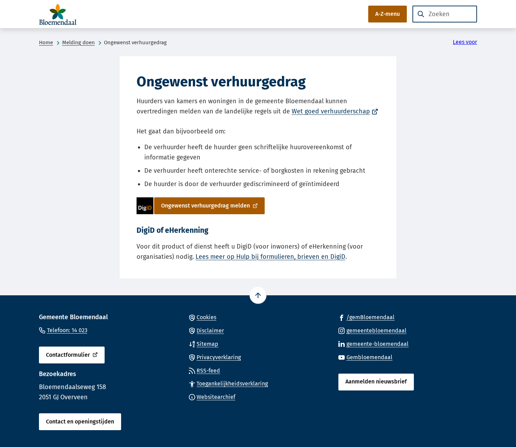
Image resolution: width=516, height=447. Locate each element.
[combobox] (444, 14)
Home (46, 42)
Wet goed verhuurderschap (335, 111)
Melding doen (78, 42)
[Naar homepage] (60, 14)
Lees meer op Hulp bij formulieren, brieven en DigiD (270, 257)
